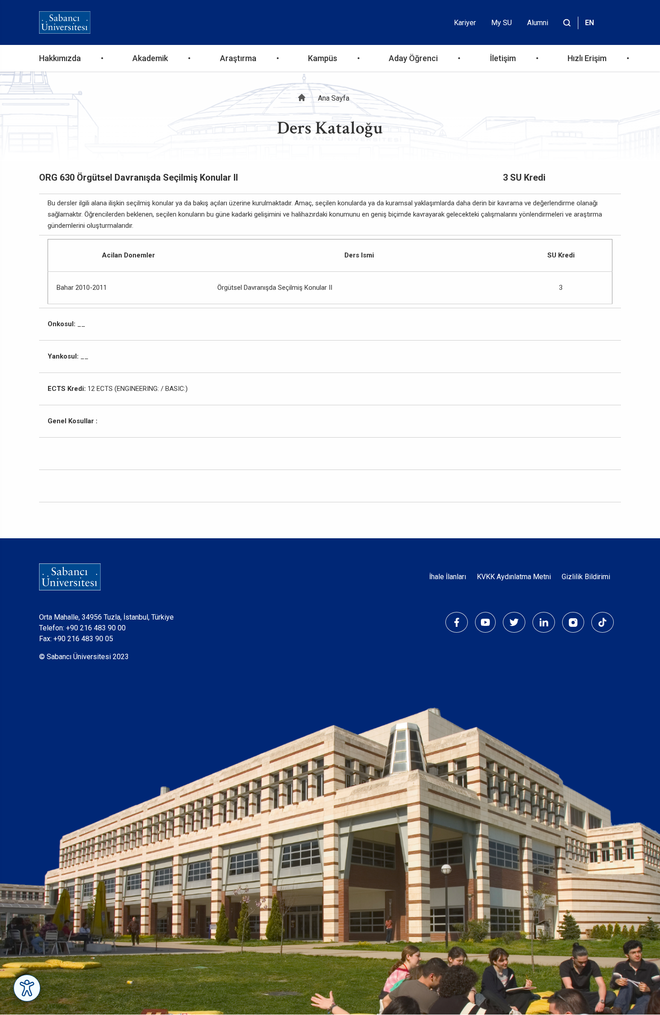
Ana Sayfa (333, 98)
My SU (501, 22)
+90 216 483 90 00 (96, 628)
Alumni (537, 22)
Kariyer (465, 22)
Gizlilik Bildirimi (586, 576)
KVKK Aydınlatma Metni (514, 576)
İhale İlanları (447, 576)
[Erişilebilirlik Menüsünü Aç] (26, 988)
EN (589, 22)
